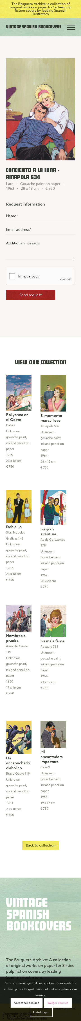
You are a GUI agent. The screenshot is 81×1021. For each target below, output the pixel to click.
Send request (31, 295)
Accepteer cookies (26, 1003)
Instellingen (41, 1012)
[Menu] (69, 27)
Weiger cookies (57, 1003)
